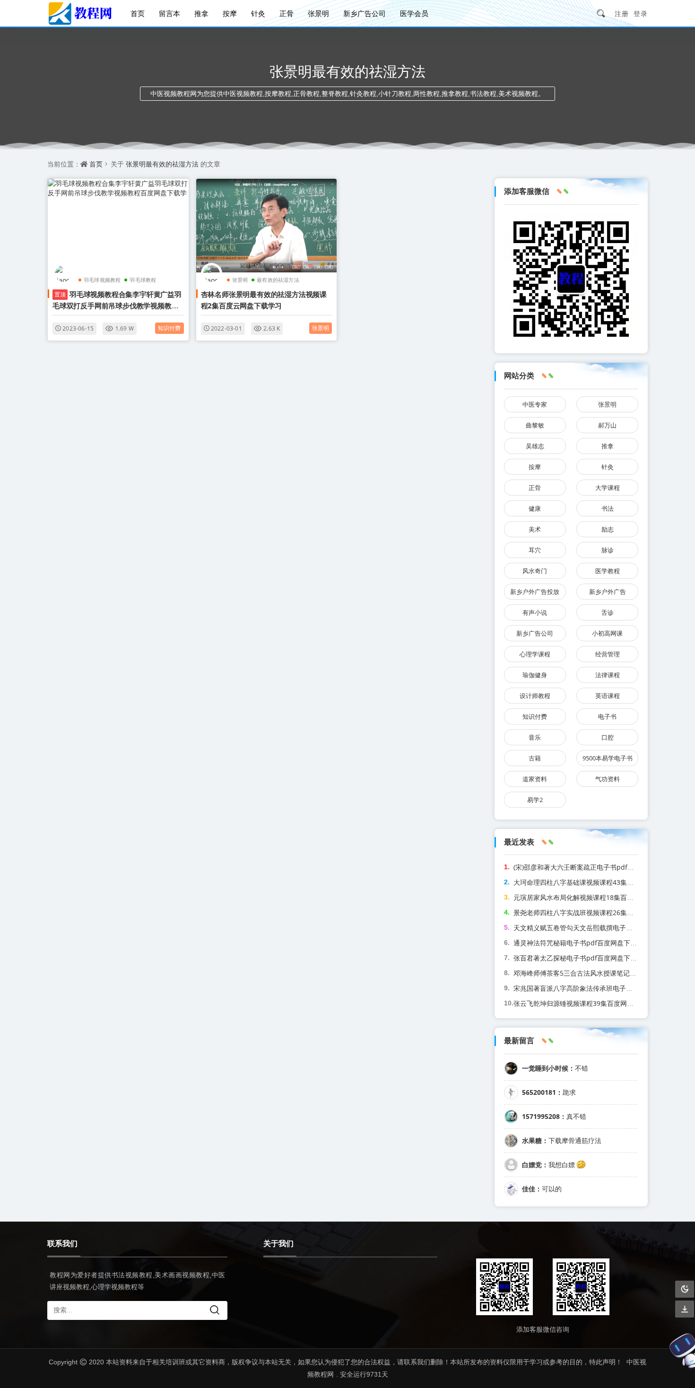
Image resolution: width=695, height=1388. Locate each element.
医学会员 (414, 13)
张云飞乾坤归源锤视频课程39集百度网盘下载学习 (586, 1003)
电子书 (607, 716)
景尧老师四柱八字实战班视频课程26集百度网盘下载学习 (596, 912)
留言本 (169, 13)
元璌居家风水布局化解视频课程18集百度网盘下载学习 (593, 897)
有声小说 (534, 612)
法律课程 (607, 675)
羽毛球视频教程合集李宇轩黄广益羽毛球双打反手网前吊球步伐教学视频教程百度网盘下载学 (117, 305)
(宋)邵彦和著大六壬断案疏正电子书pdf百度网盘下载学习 (596, 867)
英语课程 (607, 695)
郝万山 (607, 425)
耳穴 (535, 550)
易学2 (535, 799)
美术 (535, 529)
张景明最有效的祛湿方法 (162, 163)
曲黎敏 (535, 425)
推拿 (201, 13)
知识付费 (169, 328)
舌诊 (607, 612)
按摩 (230, 13)
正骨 (286, 13)
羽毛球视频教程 (102, 279)
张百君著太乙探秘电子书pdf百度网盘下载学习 (581, 957)
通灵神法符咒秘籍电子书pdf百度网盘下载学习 (581, 942)
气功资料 (607, 779)
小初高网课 (607, 633)
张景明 (318, 13)
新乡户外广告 (607, 591)
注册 (622, 13)
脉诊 (607, 550)
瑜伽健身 (534, 675)
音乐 (535, 737)
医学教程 (607, 571)
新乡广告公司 (364, 13)
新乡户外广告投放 (534, 591)
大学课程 (607, 487)
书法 (607, 508)
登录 (641, 13)
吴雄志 (535, 446)
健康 (535, 508)
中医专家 (534, 404)
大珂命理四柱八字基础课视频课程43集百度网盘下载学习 (596, 882)
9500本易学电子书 (607, 758)
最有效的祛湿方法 (278, 279)
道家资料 (534, 779)
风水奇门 (534, 571)
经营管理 (607, 654)
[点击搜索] (604, 13)
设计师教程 (535, 695)
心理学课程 (535, 654)
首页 (137, 13)
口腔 (607, 737)
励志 (607, 529)
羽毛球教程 (143, 279)
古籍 (535, 758)
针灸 (258, 13)
